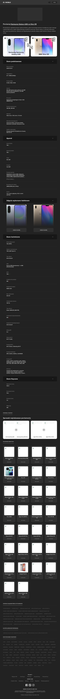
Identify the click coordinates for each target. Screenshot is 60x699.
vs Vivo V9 (32, 24)
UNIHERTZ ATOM (47, 613)
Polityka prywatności (45, 681)
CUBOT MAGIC (42, 616)
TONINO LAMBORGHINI (8, 662)
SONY (25, 660)
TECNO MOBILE (40, 660)
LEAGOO (49, 652)
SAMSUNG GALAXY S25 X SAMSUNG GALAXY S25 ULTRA (15, 633)
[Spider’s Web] (3, 2)
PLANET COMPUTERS (41, 657)
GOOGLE (11, 649)
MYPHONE (28, 655)
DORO (42, 644)
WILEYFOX (21, 665)
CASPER (15, 644)
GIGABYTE (48, 647)
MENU (54, 2)
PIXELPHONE (33, 657)
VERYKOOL (44, 662)
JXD (14, 652)
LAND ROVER (43, 652)
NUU (4, 657)
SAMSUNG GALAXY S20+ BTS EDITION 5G (23, 619)
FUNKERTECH (29, 647)
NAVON (33, 655)
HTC (36, 649)
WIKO (16, 665)
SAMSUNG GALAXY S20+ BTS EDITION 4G (22, 624)
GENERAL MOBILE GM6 (46, 619)
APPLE (35, 641)
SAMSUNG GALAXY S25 (8, 621)
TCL (34, 660)
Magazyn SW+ (14, 676)
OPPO (13, 657)
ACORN (8, 641)
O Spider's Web (14, 681)
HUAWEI (40, 649)
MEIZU (11, 655)
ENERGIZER (53, 644)
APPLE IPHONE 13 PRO (18, 613)
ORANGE (17, 657)
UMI (25, 662)
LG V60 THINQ (19, 616)
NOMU (49, 655)
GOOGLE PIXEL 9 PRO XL (37, 624)
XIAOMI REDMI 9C (6, 608)
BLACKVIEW (52, 641)
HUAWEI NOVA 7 (15, 608)
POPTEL (49, 657)
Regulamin (37, 681)
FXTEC (34, 647)
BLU (4, 644)
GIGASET (53, 647)
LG (3, 655)
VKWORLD (5, 665)
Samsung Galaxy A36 (19, 24)
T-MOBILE (30, 660)
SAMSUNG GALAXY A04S (8, 619)
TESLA (45, 660)
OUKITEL (23, 657)
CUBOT (32, 644)
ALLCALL (25, 641)
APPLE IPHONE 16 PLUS (8, 613)
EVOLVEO (11, 647)
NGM (38, 655)
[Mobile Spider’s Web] (7, 2)
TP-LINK (15, 662)
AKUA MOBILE (14, 641)
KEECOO (22, 652)
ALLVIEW (30, 641)
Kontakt (31, 681)
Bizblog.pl (29, 676)
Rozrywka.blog (37, 676)
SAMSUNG (8, 660)
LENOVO (54, 652)
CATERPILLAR (21, 644)
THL (49, 660)
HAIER (15, 649)
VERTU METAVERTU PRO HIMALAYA (21, 621)
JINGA (11, 652)
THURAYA (53, 660)
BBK (47, 641)
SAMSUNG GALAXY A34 (44, 611)
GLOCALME (5, 649)
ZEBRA (39, 665)
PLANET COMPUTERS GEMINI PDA (10, 611)
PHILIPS (27, 657)
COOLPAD (28, 644)
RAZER (53, 657)
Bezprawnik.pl (45, 676)
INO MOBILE (5, 652)
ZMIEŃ (26, 41)
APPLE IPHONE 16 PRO (7, 624)
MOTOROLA (22, 655)
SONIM (21, 660)
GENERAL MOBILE (41, 647)
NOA (41, 655)
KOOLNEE (37, 652)
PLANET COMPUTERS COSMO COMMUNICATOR (28, 611)
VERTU (39, 662)
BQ (12, 644)
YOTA (35, 665)
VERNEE (35, 662)
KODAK (27, 652)
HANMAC (20, 649)
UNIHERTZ (29, 662)
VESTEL (49, 662)
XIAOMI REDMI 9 (39, 613)
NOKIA (45, 655)
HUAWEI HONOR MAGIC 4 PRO (36, 621)
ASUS (44, 641)
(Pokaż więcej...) (10, 179)
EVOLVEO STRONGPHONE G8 (50, 621)
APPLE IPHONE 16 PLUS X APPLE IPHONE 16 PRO (38, 633)
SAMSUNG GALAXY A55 (25, 608)
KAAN (18, 652)
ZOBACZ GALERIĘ (16, 230)
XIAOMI (26, 665)
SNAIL (17, 660)
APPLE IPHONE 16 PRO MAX (8, 616)
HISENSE (32, 649)
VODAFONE (11, 665)
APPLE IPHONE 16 (45, 608)
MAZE (7, 655)
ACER (4, 641)
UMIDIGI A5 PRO (36, 619)
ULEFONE (21, 662)
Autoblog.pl (22, 676)
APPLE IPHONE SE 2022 (36, 608)
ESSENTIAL (5, 647)
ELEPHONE (47, 644)
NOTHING (54, 655)
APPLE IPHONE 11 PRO (50, 616)
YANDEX (31, 665)
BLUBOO (8, 644)
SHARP (13, 660)
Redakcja (27, 681)
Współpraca (21, 681)
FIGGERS (22, 647)
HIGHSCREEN (26, 649)
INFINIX (50, 649)
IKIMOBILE (46, 649)
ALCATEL (20, 641)
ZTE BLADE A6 (47, 624)
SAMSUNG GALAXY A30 (29, 613)
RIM (4, 660)
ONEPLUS (9, 657)
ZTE (43, 665)
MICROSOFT (16, 655)
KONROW (32, 652)
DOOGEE (37, 644)
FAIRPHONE (16, 647)
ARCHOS (39, 641)
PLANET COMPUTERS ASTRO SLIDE (30, 616)
